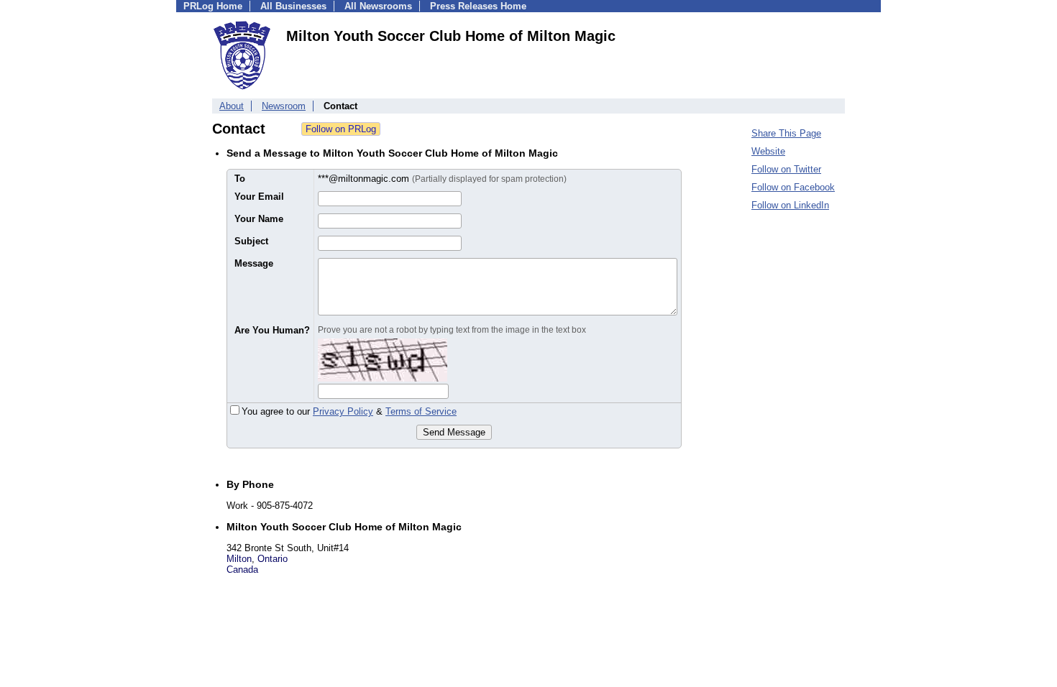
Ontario (272, 558)
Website (768, 151)
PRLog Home (212, 6)
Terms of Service (421, 411)
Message (253, 263)
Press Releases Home (478, 6)
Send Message (454, 432)
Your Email (259, 196)
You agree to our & (349, 411)
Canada (242, 569)
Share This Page (786, 133)
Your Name (258, 218)
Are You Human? (272, 330)
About (231, 106)
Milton (239, 558)
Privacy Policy (343, 411)
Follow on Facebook (793, 187)
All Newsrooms (378, 6)
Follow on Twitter (786, 169)
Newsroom (284, 106)
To (239, 178)
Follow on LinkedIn (790, 205)
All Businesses (293, 6)
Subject (251, 241)
